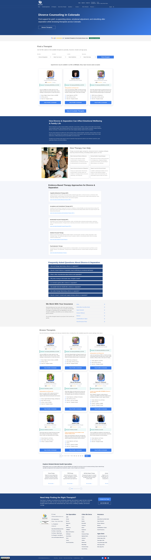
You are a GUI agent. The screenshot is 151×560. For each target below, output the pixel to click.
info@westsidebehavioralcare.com (57, 516)
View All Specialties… (70, 542)
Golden (83, 531)
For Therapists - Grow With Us (57, 535)
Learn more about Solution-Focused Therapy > (59, 239)
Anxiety (67, 519)
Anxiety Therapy (108, 473)
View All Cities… (85, 548)
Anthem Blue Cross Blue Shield (103, 519)
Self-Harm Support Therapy (89, 473)
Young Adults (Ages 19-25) (102, 542)
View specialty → (51, 483)
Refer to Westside (85, 6)
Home (79, 2)
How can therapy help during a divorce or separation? (64, 266)
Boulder (83, 521)
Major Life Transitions (70, 531)
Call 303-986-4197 (104, 503)
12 (78, 455)
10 (74, 455)
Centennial (84, 525)
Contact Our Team (104, 499)
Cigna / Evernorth (100, 521)
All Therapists (54, 6)
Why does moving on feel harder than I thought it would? (65, 278)
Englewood (84, 529)
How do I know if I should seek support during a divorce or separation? (68, 295)
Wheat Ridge (84, 544)
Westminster (84, 542)
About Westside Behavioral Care (57, 528)
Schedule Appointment (46, 6)
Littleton (83, 540)
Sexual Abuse (68, 536)
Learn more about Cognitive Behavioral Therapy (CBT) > (60, 199)
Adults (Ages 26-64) (100, 544)
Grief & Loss (68, 527)
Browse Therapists (47, 27)
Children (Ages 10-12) (101, 538)
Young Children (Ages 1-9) (102, 536)
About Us (83, 2)
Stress (67, 538)
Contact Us (88, 2)
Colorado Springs (85, 546)
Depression (68, 523)
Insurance (77, 6)
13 (80, 455)
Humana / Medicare (100, 523)
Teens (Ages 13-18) (100, 540)
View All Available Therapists (75, 111)
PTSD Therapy (70, 473)
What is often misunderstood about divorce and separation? (66, 274)
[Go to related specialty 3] (74, 488)
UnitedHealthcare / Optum (102, 527)
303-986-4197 (93, 3)
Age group (84, 54)
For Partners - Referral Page (57, 533)
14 (82, 455)
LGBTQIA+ (68, 529)
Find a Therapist (105, 57)
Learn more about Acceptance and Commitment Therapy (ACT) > (62, 212)
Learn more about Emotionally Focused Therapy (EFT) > (60, 226)
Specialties (70, 6)
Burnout (67, 521)
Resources (92, 6)
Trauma (67, 540)
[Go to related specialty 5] (76, 488)
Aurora (83, 519)
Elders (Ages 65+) (100, 546)
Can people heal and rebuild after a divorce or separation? (65, 287)
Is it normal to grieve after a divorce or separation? (63, 282)
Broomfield (84, 523)
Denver (83, 527)
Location (68, 54)
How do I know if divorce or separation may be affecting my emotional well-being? (71, 270)
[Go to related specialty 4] (75, 488)
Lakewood (83, 538)
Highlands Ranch (85, 536)
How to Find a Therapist (62, 6)
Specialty (39, 54)
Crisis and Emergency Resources (58, 537)
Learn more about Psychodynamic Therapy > (58, 252)
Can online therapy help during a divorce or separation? (64, 291)
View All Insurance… (101, 529)
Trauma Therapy (51, 473)
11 (76, 455)
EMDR (67, 525)
